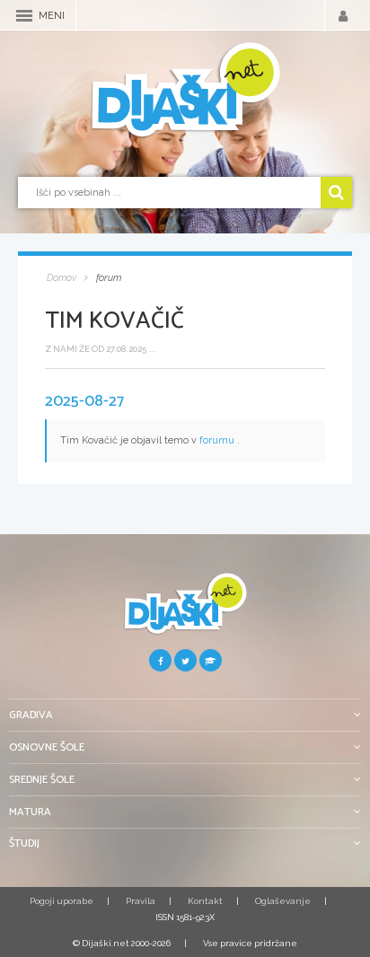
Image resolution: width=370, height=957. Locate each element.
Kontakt (205, 901)
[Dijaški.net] (185, 611)
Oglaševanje (283, 901)
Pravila (140, 901)
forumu (216, 440)
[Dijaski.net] (185, 90)
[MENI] (24, 15)
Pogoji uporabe (61, 901)
